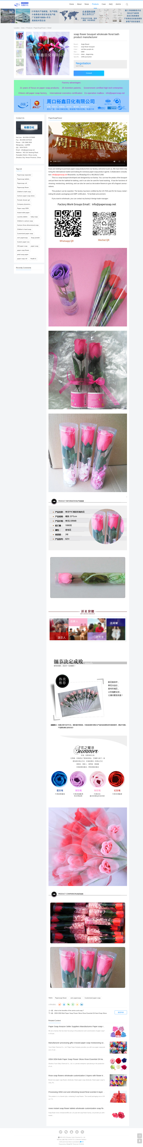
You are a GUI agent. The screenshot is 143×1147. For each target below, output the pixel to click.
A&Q (110, 4)
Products (95, 4)
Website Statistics (81, 1139)
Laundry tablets (22, 217)
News (87, 4)
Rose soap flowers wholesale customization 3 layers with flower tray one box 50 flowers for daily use (90, 1076)
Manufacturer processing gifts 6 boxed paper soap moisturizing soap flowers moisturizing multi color (90, 1043)
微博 (59, 1004)
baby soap (34, 217)
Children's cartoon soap (25, 221)
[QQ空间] (77, 1132)
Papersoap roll (22, 183)
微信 (68, 1004)
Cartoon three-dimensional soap (28, 225)
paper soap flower (23, 250)
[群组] (71, 1132)
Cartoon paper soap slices (26, 196)
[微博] (60, 1132)
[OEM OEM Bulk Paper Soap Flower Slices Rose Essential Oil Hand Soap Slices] (118, 1064)
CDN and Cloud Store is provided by (69, 1142)
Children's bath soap (24, 191)
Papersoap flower (23, 187)
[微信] (66, 1132)
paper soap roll (22, 258)
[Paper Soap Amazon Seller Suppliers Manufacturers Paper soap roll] (118, 1031)
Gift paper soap (22, 246)
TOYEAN (81, 1144)
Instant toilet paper (23, 212)
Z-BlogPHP (69, 1144)
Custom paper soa (23, 242)
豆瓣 (72, 1004)
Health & (33, 258)
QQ (64, 1004)
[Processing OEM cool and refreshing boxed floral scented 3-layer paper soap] (118, 1097)
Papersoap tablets (23, 179)
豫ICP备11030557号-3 (68, 1139)
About (79, 4)
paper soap (34, 246)
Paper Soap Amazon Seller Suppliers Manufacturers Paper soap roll (76, 1026)
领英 (81, 1004)
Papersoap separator (24, 175)
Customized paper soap (25, 233)
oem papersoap (22, 238)
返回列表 (121, 1012)
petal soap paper (22, 254)
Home (71, 4)
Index (23, 28)
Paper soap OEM (23, 208)
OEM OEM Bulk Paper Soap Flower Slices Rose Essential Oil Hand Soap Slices (80, 1013)
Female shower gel (23, 200)
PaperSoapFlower (40, 28)
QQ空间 (77, 1004)
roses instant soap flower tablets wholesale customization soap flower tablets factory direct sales (88, 1108)
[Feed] (82, 1132)
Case (104, 4)
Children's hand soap (24, 229)
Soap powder (35, 238)
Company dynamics (23, 204)
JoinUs (118, 4)
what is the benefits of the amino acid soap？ (69, 1010)
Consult (89, 73)
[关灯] (139, 1135)
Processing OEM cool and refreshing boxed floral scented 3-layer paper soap (80, 1092)
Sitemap (59, 1139)
